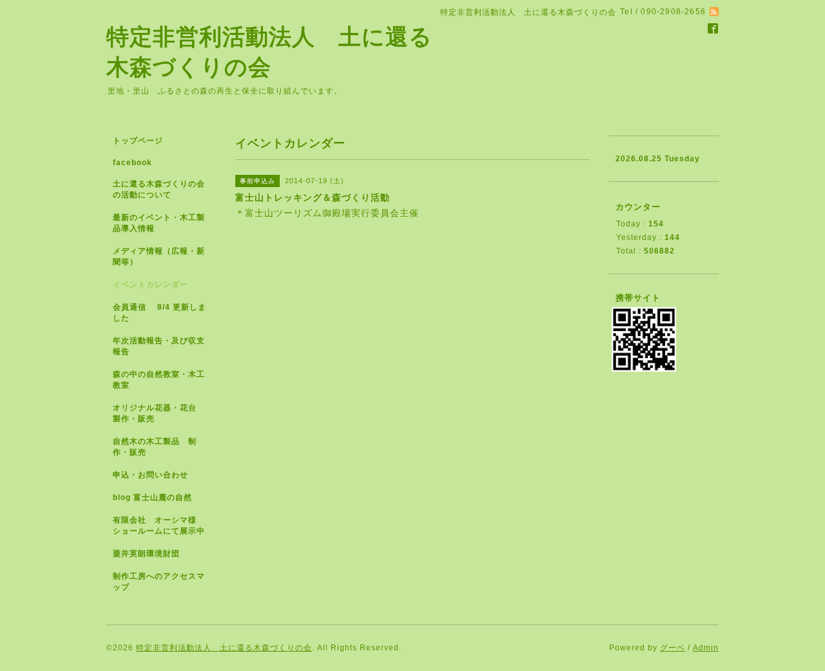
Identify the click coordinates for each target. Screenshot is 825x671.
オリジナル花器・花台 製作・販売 (159, 413)
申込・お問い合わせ (150, 474)
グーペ (672, 647)
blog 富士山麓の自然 (152, 497)
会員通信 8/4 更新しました (159, 313)
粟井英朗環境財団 (146, 553)
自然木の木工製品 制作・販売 (155, 447)
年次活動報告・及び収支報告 (159, 346)
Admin (706, 647)
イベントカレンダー (150, 284)
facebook (132, 162)
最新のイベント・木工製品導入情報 (159, 223)
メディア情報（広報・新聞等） (159, 256)
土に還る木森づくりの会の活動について (159, 189)
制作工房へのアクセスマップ (159, 582)
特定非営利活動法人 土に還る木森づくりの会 (224, 647)
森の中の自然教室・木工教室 (159, 380)
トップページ (138, 140)
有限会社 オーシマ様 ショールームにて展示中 (164, 526)
